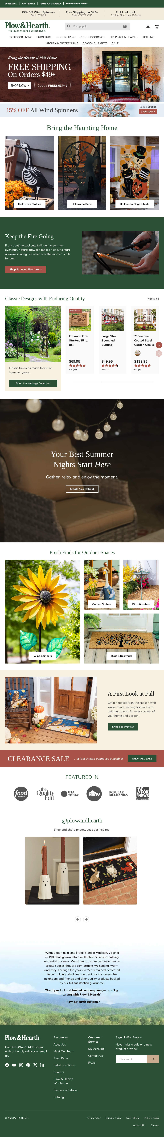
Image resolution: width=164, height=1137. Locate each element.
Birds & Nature (141, 604)
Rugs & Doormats (121, 655)
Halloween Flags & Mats (134, 204)
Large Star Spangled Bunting (109, 340)
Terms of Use (132, 1117)
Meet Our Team (63, 1051)
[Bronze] (138, 353)
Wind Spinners (43, 655)
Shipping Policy (113, 1117)
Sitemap (155, 1125)
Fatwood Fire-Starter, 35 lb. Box (79, 340)
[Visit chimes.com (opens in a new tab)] (77, 4)
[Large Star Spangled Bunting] (112, 320)
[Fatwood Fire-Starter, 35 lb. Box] (80, 320)
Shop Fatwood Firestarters (26, 269)
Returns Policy (151, 1117)
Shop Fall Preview (123, 726)
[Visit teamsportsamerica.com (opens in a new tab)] (50, 4)
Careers (58, 1072)
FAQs (91, 1062)
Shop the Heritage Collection (33, 383)
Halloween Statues (29, 204)
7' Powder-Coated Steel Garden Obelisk (144, 340)
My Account (96, 1049)
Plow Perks (61, 1058)
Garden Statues (101, 604)
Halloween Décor (82, 204)
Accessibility (139, 1125)
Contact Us (95, 1056)
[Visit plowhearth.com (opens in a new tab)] (28, 4)
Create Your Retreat (82, 488)
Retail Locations (64, 1065)
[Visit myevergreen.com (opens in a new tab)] (11, 4)
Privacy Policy (94, 1117)
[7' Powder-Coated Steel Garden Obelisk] (145, 320)
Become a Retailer (65, 1090)
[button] (156, 26)
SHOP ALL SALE (142, 758)
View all (153, 299)
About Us (59, 1044)
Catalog (58, 1097)
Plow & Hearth (20, 1117)
